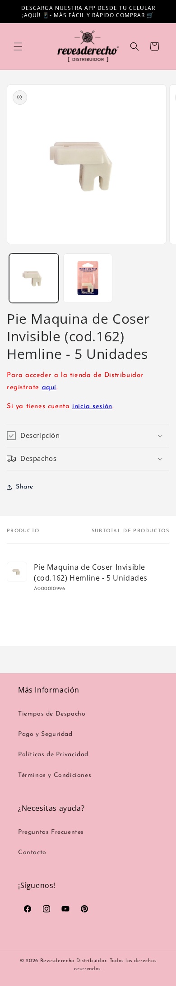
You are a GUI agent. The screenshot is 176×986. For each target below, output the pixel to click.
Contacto (32, 852)
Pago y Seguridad (45, 734)
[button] (18, 46)
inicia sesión (92, 406)
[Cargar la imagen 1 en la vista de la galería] (34, 278)
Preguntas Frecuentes (51, 832)
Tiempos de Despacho (51, 714)
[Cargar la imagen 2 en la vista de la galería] (88, 278)
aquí (49, 387)
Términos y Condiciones (54, 775)
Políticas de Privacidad (53, 754)
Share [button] (24, 487)
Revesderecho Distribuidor (73, 960)
